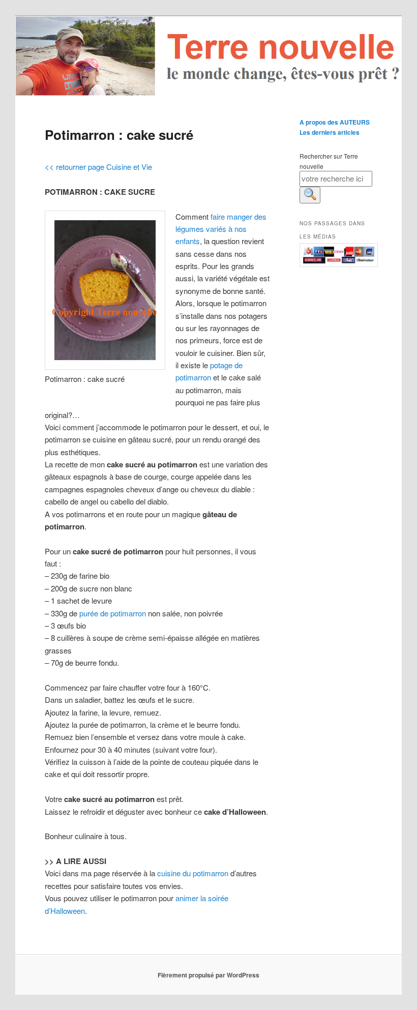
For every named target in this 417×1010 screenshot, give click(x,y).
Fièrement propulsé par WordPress (208, 974)
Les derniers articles (330, 132)
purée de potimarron (112, 613)
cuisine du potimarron (192, 873)
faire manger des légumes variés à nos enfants (220, 229)
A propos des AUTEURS (335, 122)
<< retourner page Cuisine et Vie (98, 166)
